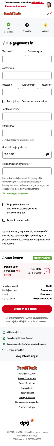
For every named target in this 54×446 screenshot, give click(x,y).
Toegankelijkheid (27, 393)
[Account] (49, 13)
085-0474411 (38, 2)
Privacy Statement (27, 398)
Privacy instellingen (27, 407)
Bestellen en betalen (25, 309)
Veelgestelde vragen (27, 356)
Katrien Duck (27, 388)
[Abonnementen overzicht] (12, 13)
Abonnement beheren (15, 6)
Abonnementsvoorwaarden (27, 402)
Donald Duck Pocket (27, 378)
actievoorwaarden (16, 213)
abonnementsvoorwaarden (20, 208)
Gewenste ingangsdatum (14, 147)
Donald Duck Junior (27, 374)
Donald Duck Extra (27, 383)
